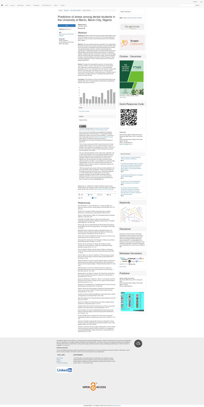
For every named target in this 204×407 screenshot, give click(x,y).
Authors (58, 359)
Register (195, 1)
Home (6, 5)
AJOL (68, 345)
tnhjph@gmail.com (127, 144)
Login (201, 1)
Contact (63, 5)
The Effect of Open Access (96, 176)
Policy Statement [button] (46, 5)
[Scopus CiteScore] (132, 42)
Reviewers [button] (36, 5)
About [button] (56, 5)
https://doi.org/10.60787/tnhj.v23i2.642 (104, 189)
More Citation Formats (83, 192)
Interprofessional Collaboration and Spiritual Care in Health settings (132, 175)
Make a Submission (126, 11)
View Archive (123, 97)
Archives (66, 10)
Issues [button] (12, 5)
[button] (82, 195)
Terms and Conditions (62, 363)
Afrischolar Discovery (115, 405)
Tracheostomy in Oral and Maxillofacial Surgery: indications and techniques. (130, 182)
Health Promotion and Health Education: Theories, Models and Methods (131, 158)
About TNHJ (60, 358)
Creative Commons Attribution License (103, 137)
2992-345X (130, 18)
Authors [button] (28, 5)
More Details (123, 266)
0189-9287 (139, 18)
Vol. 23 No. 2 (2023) (75, 10)
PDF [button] (67, 25)
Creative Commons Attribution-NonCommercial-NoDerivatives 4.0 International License (94, 129)
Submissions (20, 5)
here (62, 345)
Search (197, 5)
